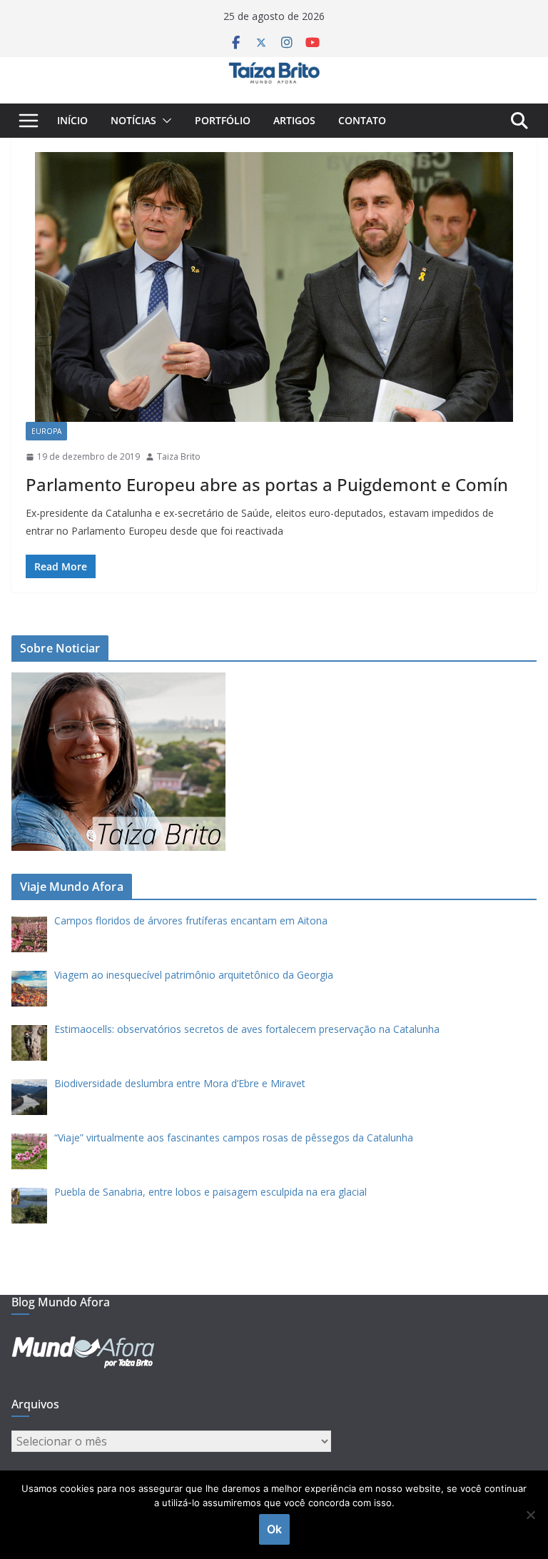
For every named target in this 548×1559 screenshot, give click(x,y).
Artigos (294, 120)
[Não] (530, 1515)
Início (72, 120)
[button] (164, 121)
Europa (46, 431)
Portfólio (222, 120)
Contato (362, 120)
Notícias (133, 120)
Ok (274, 1529)
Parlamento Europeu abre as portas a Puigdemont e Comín (267, 484)
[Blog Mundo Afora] (274, 67)
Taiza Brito (179, 456)
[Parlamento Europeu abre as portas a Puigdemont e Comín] (274, 287)
